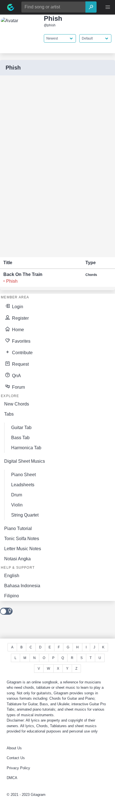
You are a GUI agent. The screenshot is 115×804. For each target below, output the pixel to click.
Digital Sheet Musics (24, 461)
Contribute (22, 352)
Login (17, 306)
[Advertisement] (42, 166)
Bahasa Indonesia (22, 585)
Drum (16, 494)
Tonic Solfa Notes (21, 538)
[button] (107, 7)
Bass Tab (20, 437)
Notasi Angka (17, 558)
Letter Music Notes (22, 548)
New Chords (16, 404)
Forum (18, 387)
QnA (16, 375)
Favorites (20, 341)
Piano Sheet (23, 474)
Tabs (9, 414)
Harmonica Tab (26, 447)
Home (17, 329)
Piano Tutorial (18, 528)
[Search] (91, 7)
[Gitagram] (10, 7)
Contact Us (16, 758)
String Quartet (25, 515)
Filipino (11, 595)
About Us (14, 748)
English (11, 575)
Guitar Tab (21, 427)
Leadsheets (22, 484)
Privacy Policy (18, 768)
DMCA (12, 778)
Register (20, 318)
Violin (17, 505)
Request (20, 364)
